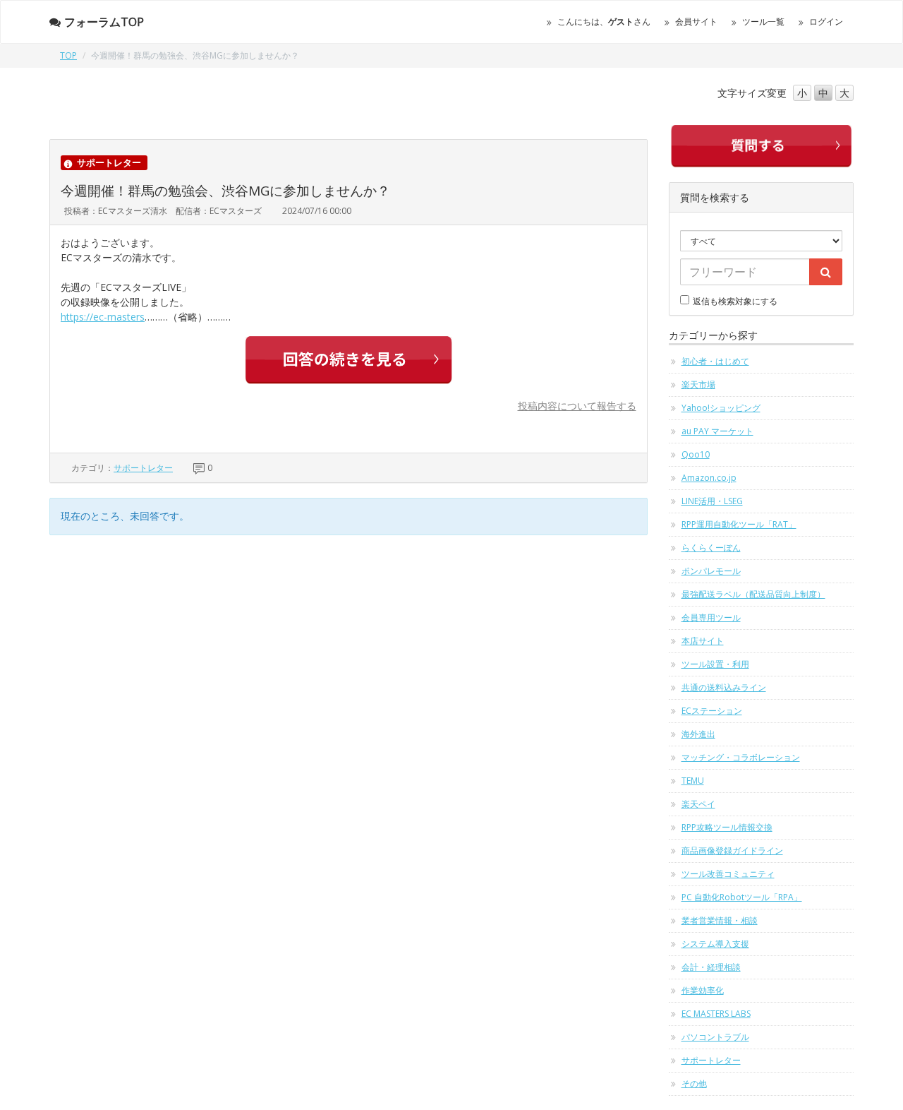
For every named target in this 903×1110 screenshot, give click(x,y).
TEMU (692, 781)
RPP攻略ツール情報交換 (726, 827)
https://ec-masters (103, 316)
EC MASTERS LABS (716, 1014)
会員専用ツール (711, 617)
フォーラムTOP (104, 22)
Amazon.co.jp (709, 478)
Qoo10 (695, 454)
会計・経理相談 (711, 967)
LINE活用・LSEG (712, 501)
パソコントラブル (715, 1037)
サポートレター (143, 468)
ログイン (826, 22)
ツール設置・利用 (715, 664)
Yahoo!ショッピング (720, 408)
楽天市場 (698, 384)
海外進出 (698, 734)
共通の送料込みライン (723, 687)
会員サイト (696, 22)
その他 (694, 1084)
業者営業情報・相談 (719, 920)
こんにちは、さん (603, 22)
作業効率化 (702, 990)
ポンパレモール (711, 571)
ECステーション (711, 711)
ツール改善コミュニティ (728, 874)
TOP (68, 55)
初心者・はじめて (715, 361)
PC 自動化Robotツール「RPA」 (741, 897)
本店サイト (702, 641)
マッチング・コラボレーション (740, 757)
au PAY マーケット (717, 431)
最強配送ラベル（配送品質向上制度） (753, 594)
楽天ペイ (698, 804)
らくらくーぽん (711, 548)
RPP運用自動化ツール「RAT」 (738, 524)
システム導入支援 (715, 944)
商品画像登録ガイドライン (732, 851)
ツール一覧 (763, 22)
